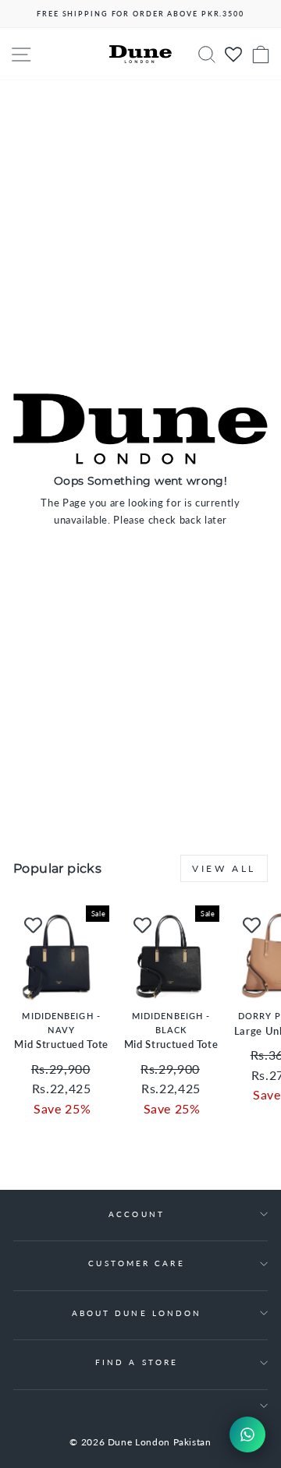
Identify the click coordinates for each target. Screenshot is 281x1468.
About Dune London (137, 1313)
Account (136, 1214)
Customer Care (136, 1263)
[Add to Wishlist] (32, 924)
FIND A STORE (136, 1362)
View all (224, 868)
